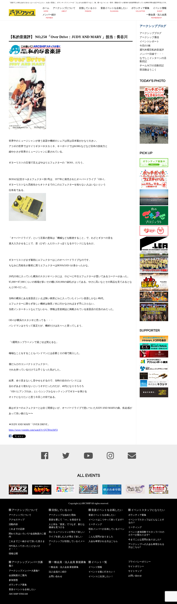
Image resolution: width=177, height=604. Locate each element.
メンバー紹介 (49, 15)
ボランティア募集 (140, 8)
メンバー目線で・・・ (152, 53)
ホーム (46, 8)
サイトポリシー (136, 566)
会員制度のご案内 (18, 575)
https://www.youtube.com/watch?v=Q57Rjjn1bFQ (33, 429)
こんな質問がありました (100, 536)
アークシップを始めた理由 (62, 515)
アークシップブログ (150, 33)
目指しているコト (88, 8)
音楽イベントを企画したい (114, 8)
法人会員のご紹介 (58, 572)
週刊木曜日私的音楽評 (152, 49)
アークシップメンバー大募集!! (24, 571)
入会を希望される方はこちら (103, 541)
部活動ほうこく (148, 69)
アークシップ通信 (149, 37)
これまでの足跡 (17, 529)
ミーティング (95, 524)
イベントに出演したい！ (100, 576)
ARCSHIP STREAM (18, 594)
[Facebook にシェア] (10, 436)
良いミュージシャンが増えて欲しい (67, 532)
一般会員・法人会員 (156, 15)
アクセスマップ (17, 519)
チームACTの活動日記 (152, 65)
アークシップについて (64, 8)
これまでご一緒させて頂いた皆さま (27, 541)
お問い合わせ (55, 576)
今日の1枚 (145, 45)
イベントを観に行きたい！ (101, 572)
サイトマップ (135, 571)
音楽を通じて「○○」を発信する (65, 519)
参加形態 (13, 580)
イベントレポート (149, 41)
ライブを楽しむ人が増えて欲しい (65, 536)
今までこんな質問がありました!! (144, 539)
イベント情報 (159, 8)
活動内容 (13, 524)
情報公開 (13, 553)
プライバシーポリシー (139, 562)
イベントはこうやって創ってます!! (106, 519)
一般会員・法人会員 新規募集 (63, 567)
